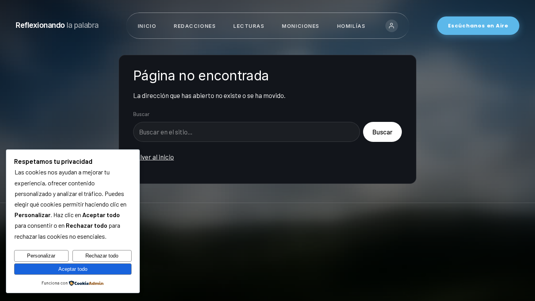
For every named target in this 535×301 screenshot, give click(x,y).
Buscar (141, 114)
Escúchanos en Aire (478, 25)
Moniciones (301, 26)
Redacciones (195, 26)
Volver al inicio (153, 157)
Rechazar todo (101, 256)
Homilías (351, 26)
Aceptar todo (72, 269)
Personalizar (41, 256)
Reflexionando (57, 25)
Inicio (147, 26)
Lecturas (248, 26)
